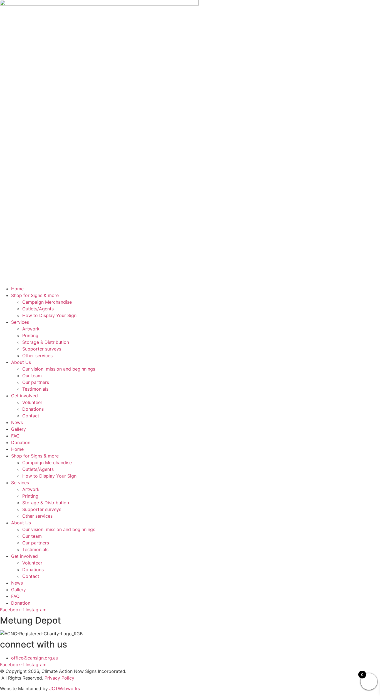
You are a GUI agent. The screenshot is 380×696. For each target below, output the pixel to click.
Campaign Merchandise (47, 302)
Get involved (24, 395)
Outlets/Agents (38, 309)
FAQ (15, 436)
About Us (21, 362)
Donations (33, 409)
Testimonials (35, 389)
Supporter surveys (41, 349)
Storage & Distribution (45, 342)
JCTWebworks (64, 688)
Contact (30, 415)
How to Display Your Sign (49, 315)
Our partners (35, 382)
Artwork (31, 329)
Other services (37, 355)
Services (20, 322)
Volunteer (32, 402)
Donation (20, 442)
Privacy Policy (59, 678)
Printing (30, 335)
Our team (32, 375)
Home (17, 288)
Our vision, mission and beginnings (58, 369)
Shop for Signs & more (35, 295)
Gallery (18, 429)
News (17, 422)
